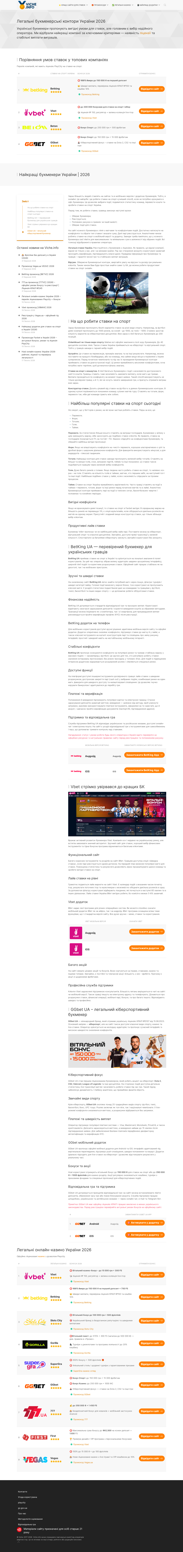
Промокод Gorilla (81, 1353)
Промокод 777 (80, 1419)
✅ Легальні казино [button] (121, 5)
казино (41, 1256)
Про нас (22, 1513)
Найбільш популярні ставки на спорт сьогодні (40, 212)
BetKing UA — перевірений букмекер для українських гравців (42, 219)
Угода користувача (27, 1497)
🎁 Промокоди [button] (99, 5)
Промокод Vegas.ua (83, 1462)
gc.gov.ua (22, 1508)
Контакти (22, 1491)
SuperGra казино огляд (84, 1371)
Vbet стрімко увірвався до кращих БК (42, 225)
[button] (165, 5)
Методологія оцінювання (30, 1519)
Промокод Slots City (83, 1329)
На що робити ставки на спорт (40, 207)
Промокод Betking (90, 94)
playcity (22, 1502)
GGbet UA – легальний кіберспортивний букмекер (39, 232)
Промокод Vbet (89, 118)
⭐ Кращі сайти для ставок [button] (72, 5)
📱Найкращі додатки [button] (147, 5)
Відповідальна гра (27, 1524)
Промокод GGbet (89, 151)
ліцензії (145, 33)
